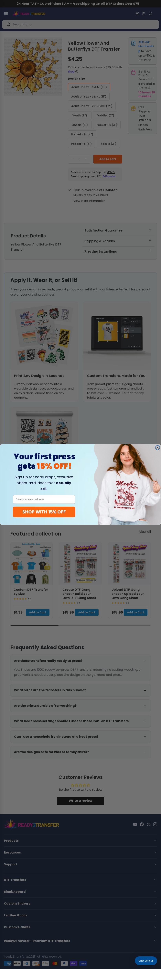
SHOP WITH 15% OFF (44, 512)
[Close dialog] (157, 447)
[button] (146, 960)
